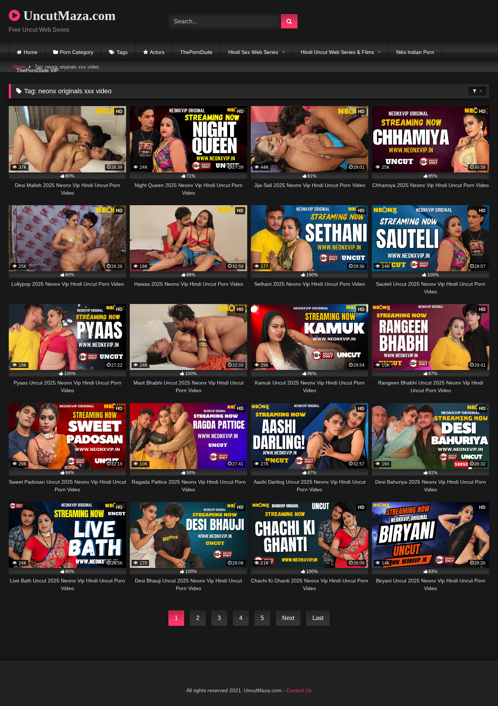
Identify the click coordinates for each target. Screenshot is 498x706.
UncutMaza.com (68, 15)
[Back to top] (475, 684)
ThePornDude (196, 52)
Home (31, 52)
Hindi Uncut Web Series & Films (337, 52)
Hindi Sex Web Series (253, 52)
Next (288, 618)
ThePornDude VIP (37, 70)
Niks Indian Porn (415, 52)
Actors (157, 52)
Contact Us (299, 690)
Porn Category (76, 52)
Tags (122, 52)
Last (317, 618)
